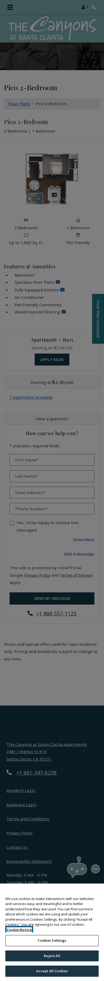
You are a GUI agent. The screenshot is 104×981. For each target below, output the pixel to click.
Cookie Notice (19, 929)
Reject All (52, 955)
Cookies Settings (52, 940)
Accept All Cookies (52, 971)
